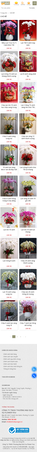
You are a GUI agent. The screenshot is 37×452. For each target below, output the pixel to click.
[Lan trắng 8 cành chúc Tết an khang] (28, 155)
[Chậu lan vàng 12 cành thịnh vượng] (28, 124)
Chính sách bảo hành (10, 364)
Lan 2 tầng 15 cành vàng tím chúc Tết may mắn (28, 106)
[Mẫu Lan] (9, 30)
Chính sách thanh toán (10, 361)
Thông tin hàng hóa (9, 369)
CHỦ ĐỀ (12, 13)
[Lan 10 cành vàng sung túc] (9, 279)
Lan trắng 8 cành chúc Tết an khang (28, 168)
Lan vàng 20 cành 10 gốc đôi (28, 199)
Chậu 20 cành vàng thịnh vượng (28, 262)
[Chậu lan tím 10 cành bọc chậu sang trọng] (9, 93)
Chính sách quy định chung (11, 359)
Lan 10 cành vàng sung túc (9, 293)
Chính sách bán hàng (10, 354)
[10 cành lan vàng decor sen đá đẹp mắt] (9, 155)
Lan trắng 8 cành (9, 261)
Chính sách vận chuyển (10, 357)
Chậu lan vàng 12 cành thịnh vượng (28, 137)
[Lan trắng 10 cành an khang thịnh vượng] (9, 61)
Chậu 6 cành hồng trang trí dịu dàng (9, 199)
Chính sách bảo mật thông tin (12, 366)
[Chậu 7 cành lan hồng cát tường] (28, 311)
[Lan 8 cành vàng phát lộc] (28, 61)
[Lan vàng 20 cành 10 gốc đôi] (28, 186)
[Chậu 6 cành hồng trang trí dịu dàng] (9, 186)
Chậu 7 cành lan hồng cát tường (28, 324)
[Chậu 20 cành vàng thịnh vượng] (28, 248)
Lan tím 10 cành (9, 230)
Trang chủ (3, 13)
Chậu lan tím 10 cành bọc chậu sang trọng (9, 106)
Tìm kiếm (32, 8)
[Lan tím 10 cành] (9, 217)
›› (25, 337)
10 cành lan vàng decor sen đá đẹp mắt (9, 168)
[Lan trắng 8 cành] (9, 248)
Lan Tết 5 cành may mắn (28, 44)
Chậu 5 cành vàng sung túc (9, 137)
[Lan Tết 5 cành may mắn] (28, 30)
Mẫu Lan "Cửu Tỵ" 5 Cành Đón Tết (9, 44)
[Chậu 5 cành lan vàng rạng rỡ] (9, 311)
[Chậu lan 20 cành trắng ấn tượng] (28, 279)
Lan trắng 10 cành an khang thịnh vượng (9, 75)
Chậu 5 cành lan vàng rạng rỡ (9, 324)
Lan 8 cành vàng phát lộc (28, 75)
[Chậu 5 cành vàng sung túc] (9, 124)
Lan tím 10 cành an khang (28, 231)
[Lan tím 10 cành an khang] (28, 217)
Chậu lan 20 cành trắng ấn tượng (28, 293)
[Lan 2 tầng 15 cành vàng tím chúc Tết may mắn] (28, 93)
